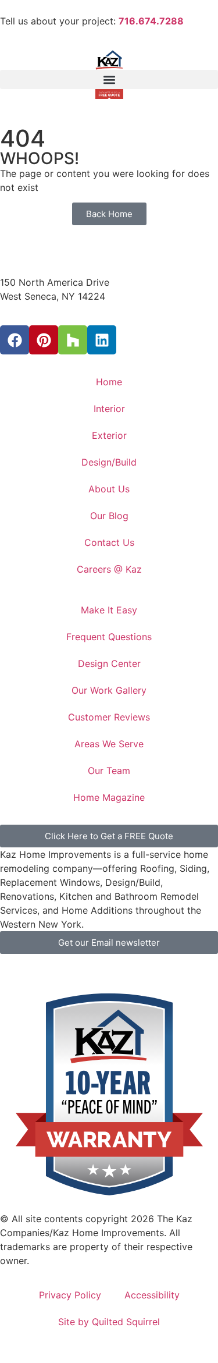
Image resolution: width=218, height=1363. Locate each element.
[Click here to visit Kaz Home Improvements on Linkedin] (101, 339)
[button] (109, 79)
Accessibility (152, 1295)
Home (109, 382)
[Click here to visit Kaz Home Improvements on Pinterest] (43, 339)
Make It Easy (109, 610)
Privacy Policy (70, 1295)
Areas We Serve (109, 744)
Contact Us (109, 542)
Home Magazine (109, 797)
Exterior (109, 435)
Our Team (109, 770)
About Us (109, 489)
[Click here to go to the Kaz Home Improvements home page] (109, 264)
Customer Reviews (109, 717)
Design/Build (109, 462)
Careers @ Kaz (109, 569)
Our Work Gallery (109, 690)
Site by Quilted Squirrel (109, 1321)
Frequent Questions (109, 637)
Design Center (109, 663)
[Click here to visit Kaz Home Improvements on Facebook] (14, 339)
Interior (109, 408)
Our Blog (109, 515)
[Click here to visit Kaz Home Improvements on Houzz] (72, 339)
